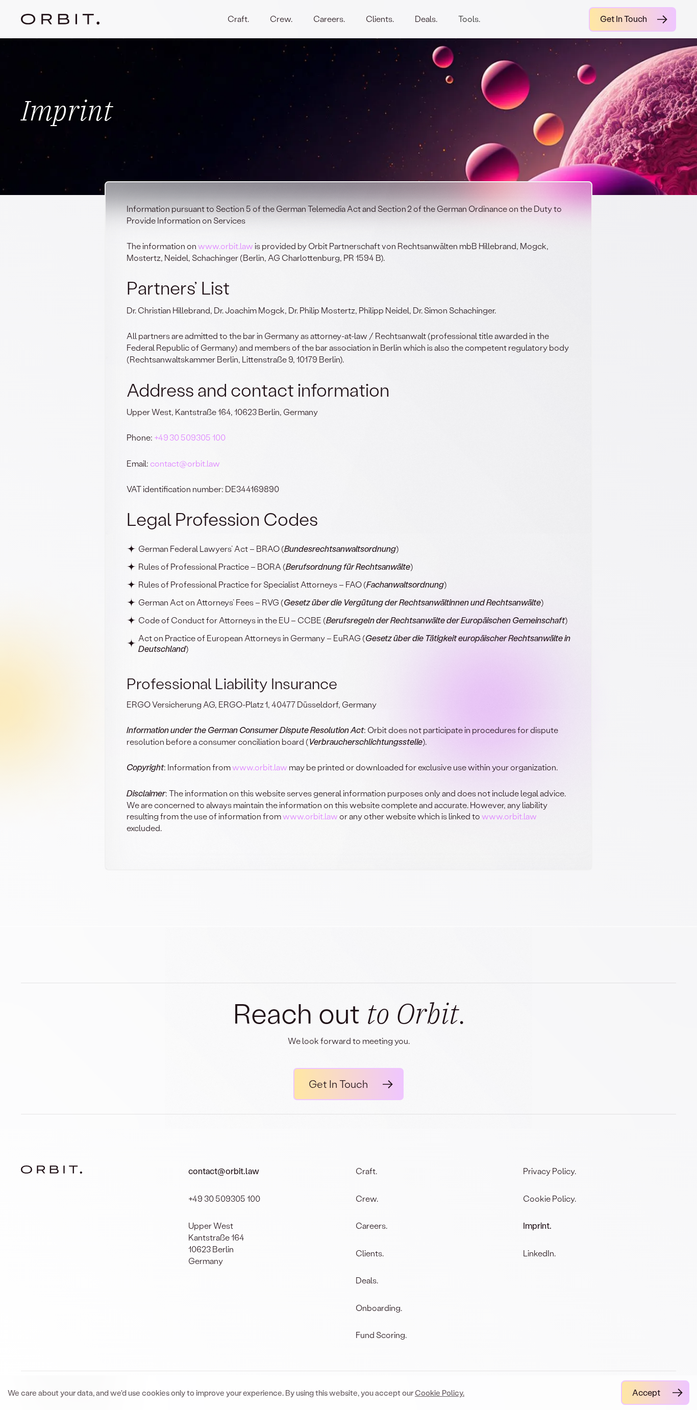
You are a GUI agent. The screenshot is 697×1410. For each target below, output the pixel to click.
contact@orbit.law (185, 463)
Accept (646, 1392)
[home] (70, 19)
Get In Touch (623, 18)
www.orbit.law (225, 245)
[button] (469, 26)
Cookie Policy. (439, 1393)
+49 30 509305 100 (190, 437)
